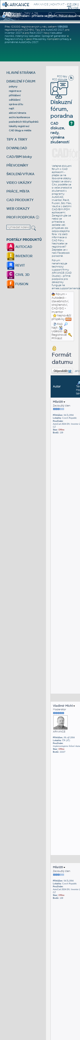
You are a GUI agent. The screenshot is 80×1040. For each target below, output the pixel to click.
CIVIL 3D (22, 275)
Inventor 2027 (13, 32)
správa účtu (16, 104)
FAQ (60, 324)
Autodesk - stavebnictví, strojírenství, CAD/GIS (60, 303)
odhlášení (14, 99)
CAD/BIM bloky (19, 157)
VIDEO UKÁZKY (19, 183)
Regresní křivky (14, 39)
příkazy (64, 39)
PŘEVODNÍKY (17, 165)
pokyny (13, 86)
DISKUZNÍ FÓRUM (20, 81)
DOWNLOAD (16, 148)
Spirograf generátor (54, 35)
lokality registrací (19, 126)
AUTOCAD (23, 247)
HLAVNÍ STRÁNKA (21, 73)
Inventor (57, 312)
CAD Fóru (58, 240)
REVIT (19, 265)
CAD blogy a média (20, 130)
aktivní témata (17, 112)
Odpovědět (60, 371)
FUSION (21, 284)
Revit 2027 (36, 32)
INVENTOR (23, 256)
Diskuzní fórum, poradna (61, 109)
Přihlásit (57, 338)
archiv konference (19, 117)
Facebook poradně (61, 254)
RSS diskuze (59, 79)
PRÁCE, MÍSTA (18, 191)
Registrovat (59, 335)
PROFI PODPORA (20, 217)
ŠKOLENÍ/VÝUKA (20, 174)
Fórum (60, 294)
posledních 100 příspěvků (23, 121)
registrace (15, 90)
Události (57, 331)
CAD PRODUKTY (20, 200)
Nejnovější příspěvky (61, 317)
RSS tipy (62, 76)
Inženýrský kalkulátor (27, 35)
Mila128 (58, 402)
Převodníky (39, 39)
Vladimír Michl (63, 706)
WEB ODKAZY (18, 208)
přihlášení (15, 95)
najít (11, 108)
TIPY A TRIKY (16, 139)
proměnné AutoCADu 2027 (21, 42)
